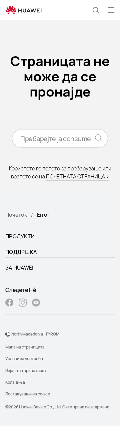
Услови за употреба (24, 358)
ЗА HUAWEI (19, 267)
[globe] (7, 334)
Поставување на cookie (27, 394)
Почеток (16, 214)
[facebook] (9, 303)
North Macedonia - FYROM (35, 334)
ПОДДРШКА (21, 252)
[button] (95, 10)
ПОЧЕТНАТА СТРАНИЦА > (77, 176)
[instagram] (23, 303)
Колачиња (15, 382)
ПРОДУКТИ (20, 236)
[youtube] (36, 303)
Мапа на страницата (25, 347)
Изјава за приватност (25, 370)
